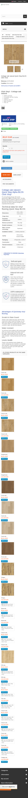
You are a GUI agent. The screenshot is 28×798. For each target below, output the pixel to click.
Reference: (4, 81)
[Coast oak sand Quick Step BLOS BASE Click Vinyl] (7, 507)
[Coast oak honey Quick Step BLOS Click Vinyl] (7, 364)
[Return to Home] (2, 35)
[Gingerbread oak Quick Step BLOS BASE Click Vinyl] (7, 466)
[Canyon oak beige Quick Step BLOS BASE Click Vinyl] (7, 640)
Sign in (24, 1)
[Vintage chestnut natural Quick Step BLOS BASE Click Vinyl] (7, 589)
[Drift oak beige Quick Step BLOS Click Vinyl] (7, 656)
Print (4, 131)
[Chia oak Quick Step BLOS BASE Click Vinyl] (7, 695)
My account (5, 779)
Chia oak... (3, 688)
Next (22, 69)
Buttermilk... (4, 608)
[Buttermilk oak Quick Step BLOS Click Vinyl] (7, 605)
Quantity (5, 146)
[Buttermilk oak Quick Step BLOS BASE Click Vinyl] (7, 616)
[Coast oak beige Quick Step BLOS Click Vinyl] (7, 730)
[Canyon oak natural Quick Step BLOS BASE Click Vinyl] (7, 425)
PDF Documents (8, 184)
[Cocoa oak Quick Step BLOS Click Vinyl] (7, 487)
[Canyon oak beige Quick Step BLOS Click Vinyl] (7, 628)
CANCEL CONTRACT (5, 789)
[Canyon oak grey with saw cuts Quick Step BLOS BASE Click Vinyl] (7, 718)
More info (6, 175)
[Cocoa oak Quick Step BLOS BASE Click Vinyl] (7, 548)
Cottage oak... (4, 757)
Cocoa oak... (4, 495)
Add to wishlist (9, 161)
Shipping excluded (7, 139)
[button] (14, 208)
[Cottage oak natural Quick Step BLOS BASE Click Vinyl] (7, 753)
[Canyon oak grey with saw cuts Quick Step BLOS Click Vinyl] (7, 706)
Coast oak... (4, 372)
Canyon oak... (4, 413)
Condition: (4, 83)
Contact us (20, 1)
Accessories (7, 179)
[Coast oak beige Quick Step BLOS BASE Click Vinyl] (7, 741)
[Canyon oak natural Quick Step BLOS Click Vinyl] (7, 405)
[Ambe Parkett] (14, 7)
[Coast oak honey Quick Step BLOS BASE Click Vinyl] (7, 384)
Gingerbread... (4, 454)
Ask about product (7, 168)
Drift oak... (3, 665)
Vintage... (3, 577)
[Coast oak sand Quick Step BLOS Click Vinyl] (7, 528)
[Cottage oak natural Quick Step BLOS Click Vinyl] (10, 69)
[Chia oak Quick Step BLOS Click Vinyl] (7, 684)
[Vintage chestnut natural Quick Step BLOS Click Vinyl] (7, 569)
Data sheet (17, 175)
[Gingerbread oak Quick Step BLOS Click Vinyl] (7, 446)
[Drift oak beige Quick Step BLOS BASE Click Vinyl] (7, 673)
